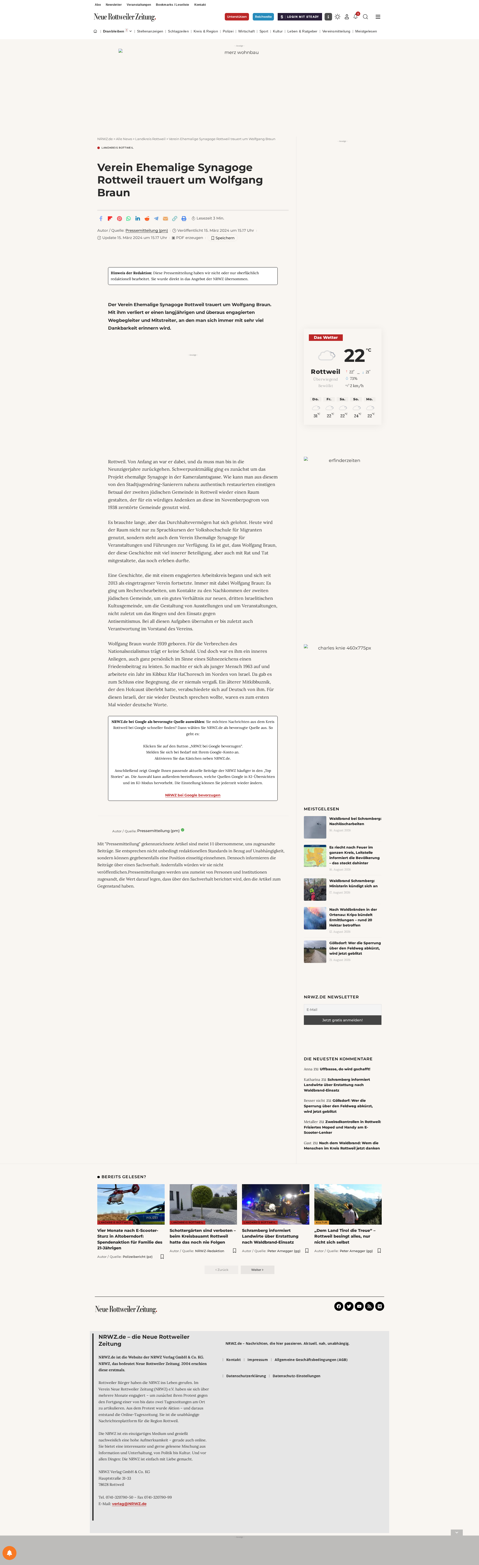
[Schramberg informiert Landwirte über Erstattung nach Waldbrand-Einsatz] (275, 1204)
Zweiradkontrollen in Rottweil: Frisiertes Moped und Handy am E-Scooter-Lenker (342, 1127)
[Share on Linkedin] (137, 219)
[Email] (165, 219)
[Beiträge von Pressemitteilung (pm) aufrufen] (103, 831)
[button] (346, 16)
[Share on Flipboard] (110, 219)
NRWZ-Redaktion (209, 1251)
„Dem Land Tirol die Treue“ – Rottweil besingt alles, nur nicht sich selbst (344, 1236)
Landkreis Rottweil (118, 148)
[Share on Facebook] (100, 219)
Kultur (321, 1222)
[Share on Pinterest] (119, 219)
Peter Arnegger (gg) (283, 1251)
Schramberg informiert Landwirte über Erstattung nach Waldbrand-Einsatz (337, 1085)
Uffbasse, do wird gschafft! (345, 1069)
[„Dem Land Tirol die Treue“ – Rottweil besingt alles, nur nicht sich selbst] (348, 1204)
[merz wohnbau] (239, 87)
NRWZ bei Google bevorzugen (193, 795)
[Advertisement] (193, 393)
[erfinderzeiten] (342, 534)
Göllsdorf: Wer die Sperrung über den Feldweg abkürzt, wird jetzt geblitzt (355, 948)
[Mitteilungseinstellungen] (9, 1553)
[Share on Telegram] (156, 219)
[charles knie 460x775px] (342, 709)
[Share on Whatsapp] (128, 219)
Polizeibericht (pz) (137, 1257)
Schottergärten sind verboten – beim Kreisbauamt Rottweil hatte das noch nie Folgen (203, 1236)
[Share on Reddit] (146, 219)
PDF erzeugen (187, 237)
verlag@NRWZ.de (129, 1503)
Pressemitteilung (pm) (146, 230)
